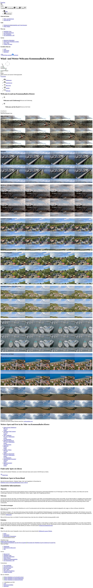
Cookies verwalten (7, 44)
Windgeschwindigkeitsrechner (46, 525)
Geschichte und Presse (8, 32)
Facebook (16, 55)
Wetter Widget (6, 26)
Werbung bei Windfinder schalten (11, 41)
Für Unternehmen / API (8, 35)
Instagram (21, 578)
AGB (4, 49)
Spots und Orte (6, 20)
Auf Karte (3, 76)
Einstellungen (8, 13)
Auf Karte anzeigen (7, 55)
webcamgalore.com (28, 421)
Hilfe (6, 11)
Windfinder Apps (7, 31)
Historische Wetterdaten (8, 40)
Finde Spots (5, 475)
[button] (46, 5)
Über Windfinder (7, 34)
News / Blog (6, 43)
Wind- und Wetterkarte (8, 18)
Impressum (6, 51)
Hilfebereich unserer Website (45, 531)
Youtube (21, 579)
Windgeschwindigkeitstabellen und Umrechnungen (15, 25)
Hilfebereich (9, 514)
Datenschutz (6, 50)
